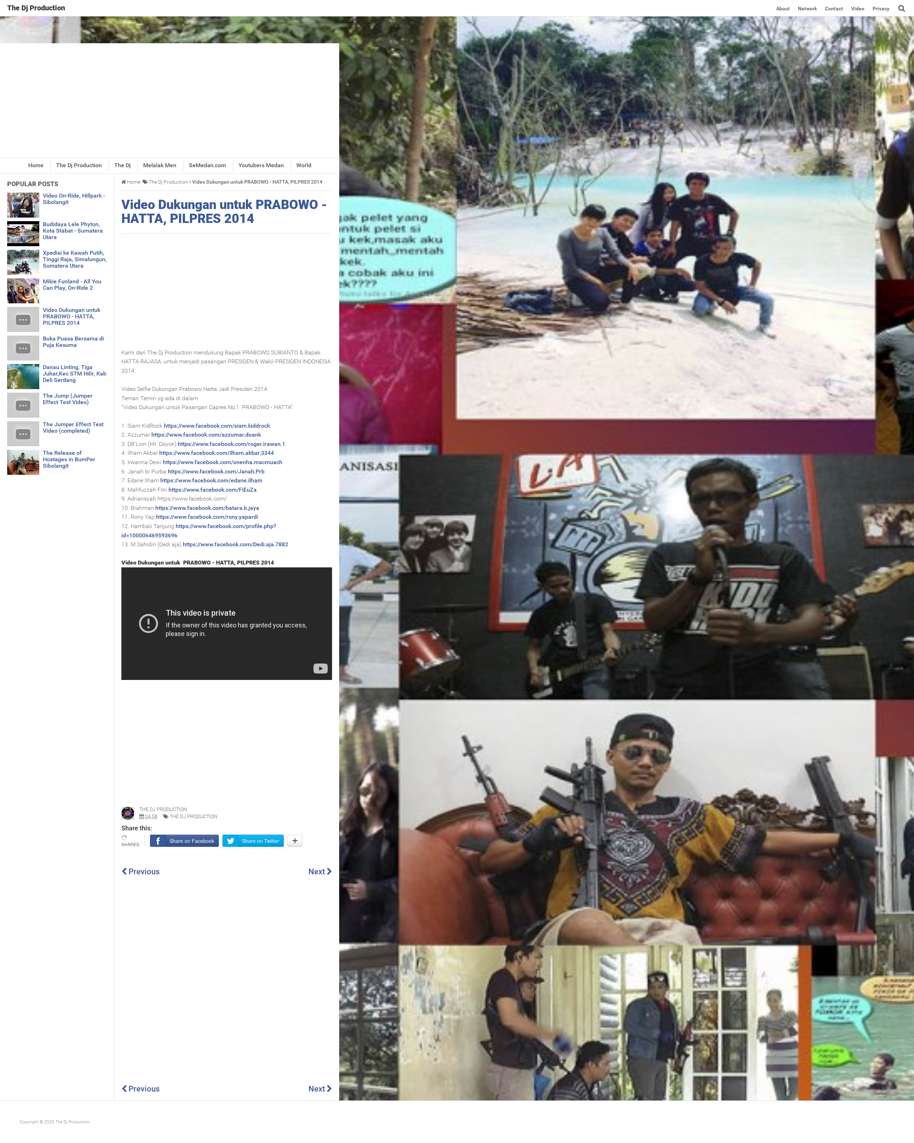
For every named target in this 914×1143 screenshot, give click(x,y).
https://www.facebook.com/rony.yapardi (207, 516)
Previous (143, 871)
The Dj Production (193, 816)
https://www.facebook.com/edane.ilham (211, 480)
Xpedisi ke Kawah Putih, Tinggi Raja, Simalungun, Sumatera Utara (75, 259)
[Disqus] (226, 979)
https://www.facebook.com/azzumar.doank (206, 434)
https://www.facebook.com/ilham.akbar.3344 (216, 452)
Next (317, 871)
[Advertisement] (169, 100)
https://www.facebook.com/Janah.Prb (216, 471)
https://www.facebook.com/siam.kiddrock (217, 425)
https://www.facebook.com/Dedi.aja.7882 (235, 544)
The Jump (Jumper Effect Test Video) (67, 399)
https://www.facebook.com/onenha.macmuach (222, 462)
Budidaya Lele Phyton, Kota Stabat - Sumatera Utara (73, 230)
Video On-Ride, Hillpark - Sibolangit (74, 198)
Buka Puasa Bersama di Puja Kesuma (73, 341)
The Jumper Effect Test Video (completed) (73, 427)
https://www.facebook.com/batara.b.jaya (207, 508)
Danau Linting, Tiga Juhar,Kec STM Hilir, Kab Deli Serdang (74, 373)
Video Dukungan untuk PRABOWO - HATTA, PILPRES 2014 (224, 212)
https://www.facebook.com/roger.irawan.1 (231, 444)
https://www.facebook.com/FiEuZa (213, 489)
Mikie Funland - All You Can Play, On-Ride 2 (72, 284)
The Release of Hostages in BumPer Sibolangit (69, 459)
